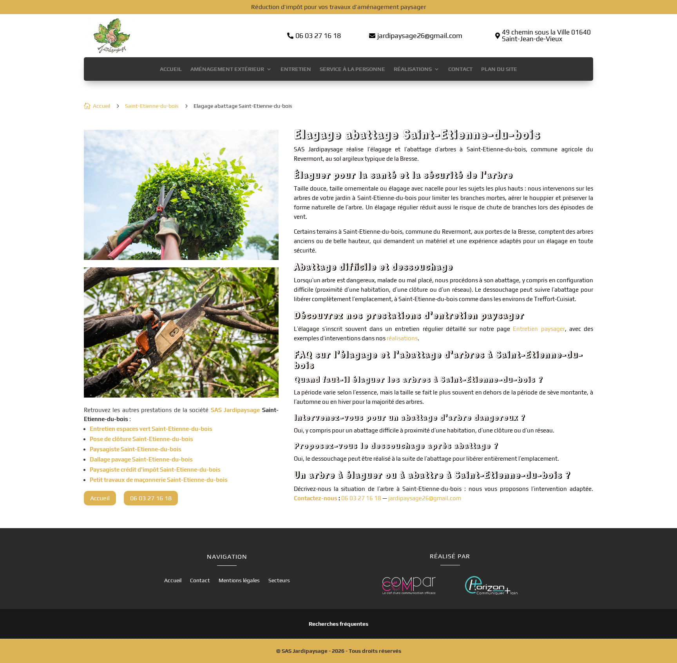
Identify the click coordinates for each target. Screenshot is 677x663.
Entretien (296, 69)
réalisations (402, 338)
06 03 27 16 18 (361, 498)
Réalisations (413, 69)
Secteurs (279, 580)
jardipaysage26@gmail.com (424, 498)
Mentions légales (239, 580)
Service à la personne (352, 69)
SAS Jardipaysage (235, 410)
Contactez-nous (315, 498)
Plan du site (499, 69)
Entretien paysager (539, 328)
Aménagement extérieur (227, 69)
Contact (460, 69)
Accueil (171, 69)
